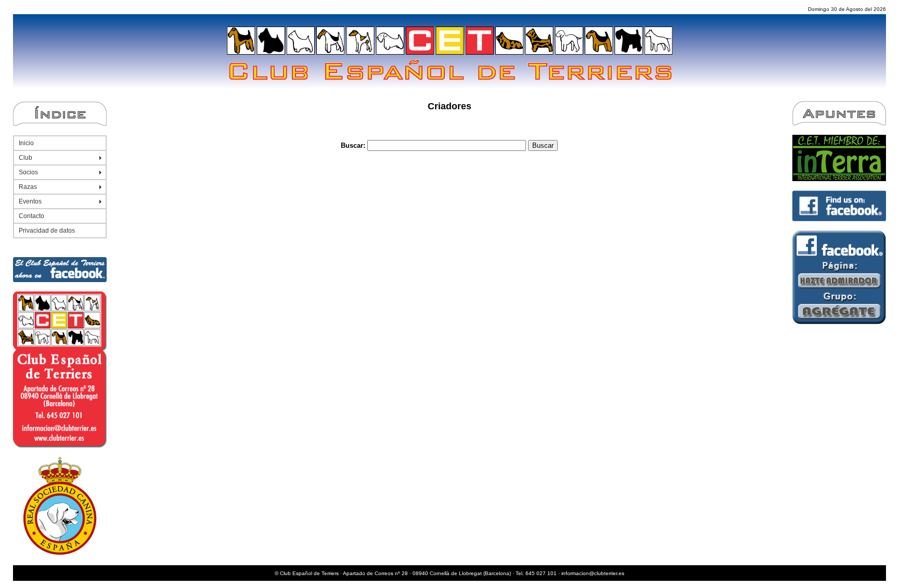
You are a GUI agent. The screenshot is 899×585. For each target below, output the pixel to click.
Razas (28, 186)
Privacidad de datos (47, 230)
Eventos (30, 201)
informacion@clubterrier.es (592, 573)
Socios (28, 172)
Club (25, 157)
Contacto (31, 216)
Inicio (26, 143)
